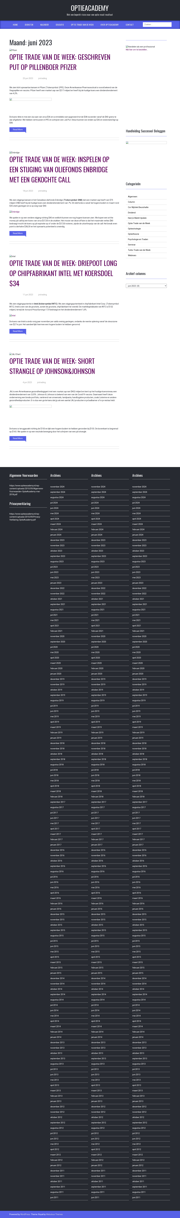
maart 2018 (55, 791)
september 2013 (57, 1058)
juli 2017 (54, 813)
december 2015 (57, 914)
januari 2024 (55, 535)
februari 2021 (56, 631)
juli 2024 (54, 503)
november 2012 (57, 1112)
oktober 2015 (56, 925)
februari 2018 (56, 797)
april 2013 (54, 1085)
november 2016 (57, 855)
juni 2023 (54, 572)
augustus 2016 (57, 871)
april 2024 (54, 519)
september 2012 (57, 1123)
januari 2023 (55, 583)
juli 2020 (54, 647)
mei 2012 (54, 1144)
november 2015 (57, 919)
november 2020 (57, 636)
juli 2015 (54, 941)
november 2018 (57, 748)
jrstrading (42, 78)
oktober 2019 (56, 690)
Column (131, 202)
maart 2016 (55, 898)
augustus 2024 (57, 497)
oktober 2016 (56, 861)
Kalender (44, 24)
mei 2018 (54, 781)
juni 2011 (54, 1197)
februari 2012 (56, 1160)
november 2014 (57, 984)
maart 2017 (55, 834)
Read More (18, 129)
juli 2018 (54, 770)
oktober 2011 (56, 1181)
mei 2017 (54, 823)
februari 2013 (56, 1096)
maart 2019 (55, 727)
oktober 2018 (56, 754)
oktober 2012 (56, 1117)
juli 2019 (54, 706)
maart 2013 (55, 1090)
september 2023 (57, 556)
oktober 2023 (56, 551)
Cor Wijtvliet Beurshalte (138, 207)
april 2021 (54, 626)
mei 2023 (54, 577)
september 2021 (57, 604)
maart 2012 (55, 1155)
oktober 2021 (56, 599)
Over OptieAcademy (110, 24)
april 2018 (54, 786)
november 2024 (57, 487)
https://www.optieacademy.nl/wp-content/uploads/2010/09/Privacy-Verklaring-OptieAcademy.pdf (25, 517)
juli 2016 (54, 877)
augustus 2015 (57, 935)
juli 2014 (54, 1005)
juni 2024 (54, 508)
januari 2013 (55, 1101)
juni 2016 (54, 882)
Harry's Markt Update (137, 218)
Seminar (132, 245)
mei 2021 (54, 620)
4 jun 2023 (27, 382)
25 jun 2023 (28, 78)
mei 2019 (54, 716)
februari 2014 (56, 1032)
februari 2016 (56, 903)
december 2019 (57, 679)
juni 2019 (54, 711)
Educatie (60, 24)
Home (15, 24)
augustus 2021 (57, 610)
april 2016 (54, 893)
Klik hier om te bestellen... (137, 50)
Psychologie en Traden (138, 239)
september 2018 (57, 759)
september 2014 (57, 994)
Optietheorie (133, 234)
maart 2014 (55, 1026)
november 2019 (57, 684)
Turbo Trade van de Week (139, 250)
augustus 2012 (57, 1128)
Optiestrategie (134, 229)
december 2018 (57, 743)
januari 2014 (55, 1037)
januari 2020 (55, 674)
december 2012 (57, 1106)
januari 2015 (55, 973)
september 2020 (57, 642)
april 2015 (54, 957)
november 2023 (57, 545)
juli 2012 (54, 1133)
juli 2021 (54, 615)
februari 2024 (56, 529)
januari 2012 (55, 1165)
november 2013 (57, 1048)
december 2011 (57, 1171)
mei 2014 (54, 1016)
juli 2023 (54, 567)
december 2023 (57, 540)
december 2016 (57, 850)
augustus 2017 (57, 807)
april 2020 (54, 658)
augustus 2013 (57, 1064)
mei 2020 (54, 652)
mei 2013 (54, 1080)
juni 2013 (54, 1074)
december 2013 (57, 1042)
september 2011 (57, 1187)
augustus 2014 (57, 1000)
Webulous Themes (54, 1214)
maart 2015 (55, 962)
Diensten (29, 24)
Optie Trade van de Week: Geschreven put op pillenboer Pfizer (59, 62)
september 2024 (57, 492)
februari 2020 (56, 668)
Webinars (132, 255)
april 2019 (54, 722)
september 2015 (57, 930)
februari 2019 (56, 732)
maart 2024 (55, 524)
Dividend (132, 213)
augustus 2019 (57, 700)
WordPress (25, 1214)
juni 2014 (54, 1010)
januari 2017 (55, 845)
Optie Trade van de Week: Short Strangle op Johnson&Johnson (52, 366)
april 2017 (54, 829)
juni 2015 (54, 946)
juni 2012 (54, 1139)
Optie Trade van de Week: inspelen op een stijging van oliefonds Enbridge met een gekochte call (59, 169)
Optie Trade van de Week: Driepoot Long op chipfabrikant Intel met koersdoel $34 (63, 273)
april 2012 (54, 1149)
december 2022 (57, 588)
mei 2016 (54, 887)
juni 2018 (54, 775)
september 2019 (57, 695)
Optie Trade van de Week (82, 24)
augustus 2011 (57, 1192)
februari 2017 (56, 839)
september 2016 (57, 866)
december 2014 (57, 978)
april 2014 (54, 1021)
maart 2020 (55, 663)
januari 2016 (55, 909)
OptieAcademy (90, 8)
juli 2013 (54, 1069)
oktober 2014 (56, 989)
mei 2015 (54, 952)
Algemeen (132, 196)
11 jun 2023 (28, 294)
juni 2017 (54, 818)
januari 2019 (55, 738)
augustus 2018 (57, 764)
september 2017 (57, 802)
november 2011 (57, 1176)
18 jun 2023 (28, 191)
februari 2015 (56, 968)
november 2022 (57, 593)
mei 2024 (54, 513)
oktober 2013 (56, 1053)
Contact (130, 24)
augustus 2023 (57, 561)
